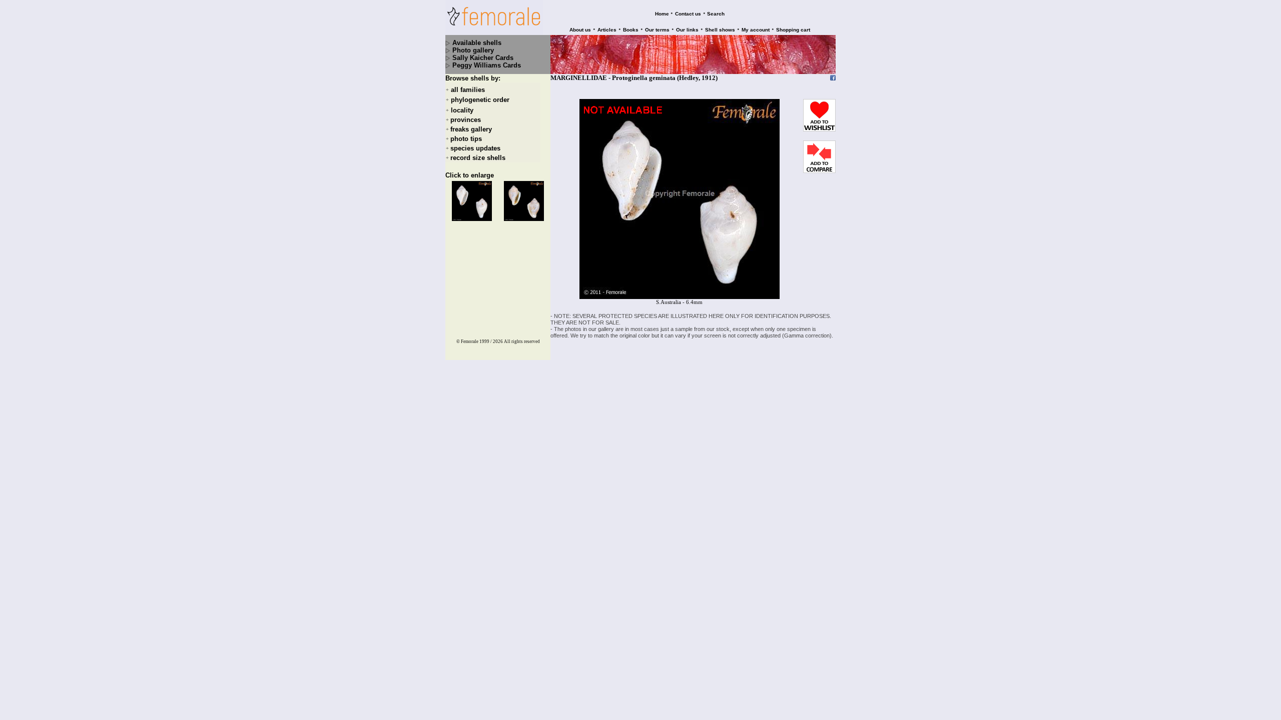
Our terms (657, 29)
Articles (606, 29)
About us (580, 29)
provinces (465, 120)
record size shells (477, 158)
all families (468, 90)
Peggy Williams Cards (486, 65)
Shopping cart (793, 29)
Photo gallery (473, 50)
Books (630, 29)
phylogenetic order (480, 100)
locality (462, 110)
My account (756, 29)
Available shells (476, 42)
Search (716, 13)
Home (662, 13)
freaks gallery (471, 129)
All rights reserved (522, 341)
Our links (687, 29)
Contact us (688, 13)
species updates (475, 148)
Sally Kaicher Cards (482, 58)
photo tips (466, 138)
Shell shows (720, 29)
